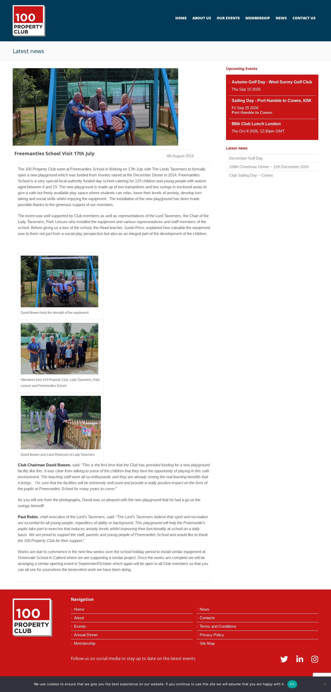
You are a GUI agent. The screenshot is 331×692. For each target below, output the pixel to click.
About (79, 618)
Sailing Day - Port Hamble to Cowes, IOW (271, 100)
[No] (324, 684)
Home (79, 609)
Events (80, 626)
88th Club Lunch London (256, 124)
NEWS (281, 17)
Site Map (207, 643)
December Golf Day (246, 158)
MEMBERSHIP (257, 17)
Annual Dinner (86, 635)
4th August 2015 (180, 156)
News (204, 609)
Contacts (207, 618)
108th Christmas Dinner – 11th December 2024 (269, 166)
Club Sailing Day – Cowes (251, 175)
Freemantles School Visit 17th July (54, 153)
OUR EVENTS (228, 17)
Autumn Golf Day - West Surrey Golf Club (272, 82)
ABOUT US (201, 17)
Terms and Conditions (218, 626)
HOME (181, 17)
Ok (292, 684)
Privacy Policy (212, 635)
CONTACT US (303, 17)
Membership (84, 643)
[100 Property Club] (49, 20)
